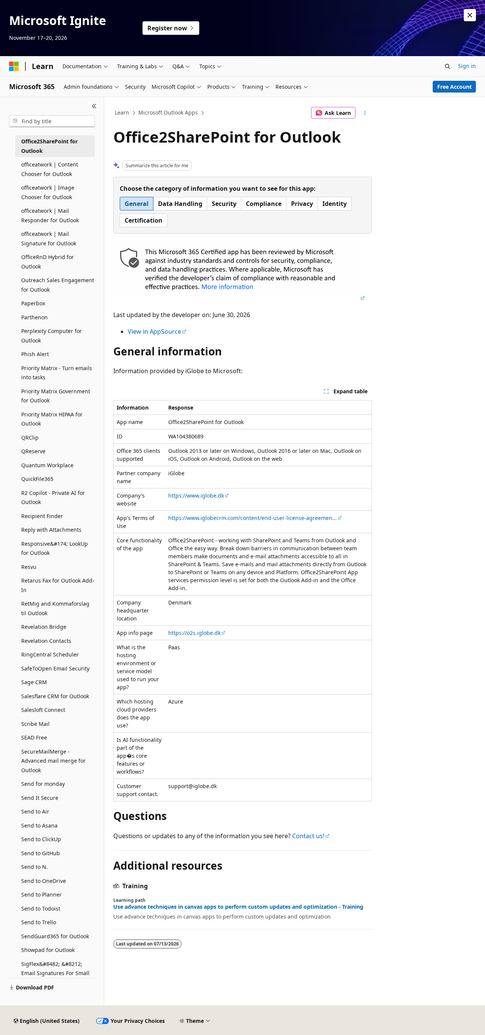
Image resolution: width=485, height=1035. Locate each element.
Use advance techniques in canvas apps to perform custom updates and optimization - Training (238, 906)
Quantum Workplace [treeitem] (47, 465)
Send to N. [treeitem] (34, 866)
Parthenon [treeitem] (34, 317)
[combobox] (52, 121)
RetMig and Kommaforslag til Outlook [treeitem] (55, 608)
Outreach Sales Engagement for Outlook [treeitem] (57, 284)
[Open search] (447, 66)
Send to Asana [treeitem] (39, 825)
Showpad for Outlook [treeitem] (48, 949)
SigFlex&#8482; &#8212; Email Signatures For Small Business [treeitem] (55, 973)
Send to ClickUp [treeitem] (41, 839)
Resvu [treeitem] (28, 566)
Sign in (467, 65)
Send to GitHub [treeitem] (40, 853)
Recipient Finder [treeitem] (42, 516)
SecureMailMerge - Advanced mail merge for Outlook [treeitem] (53, 761)
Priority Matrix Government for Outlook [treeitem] (55, 396)
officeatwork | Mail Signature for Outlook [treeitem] (48, 238)
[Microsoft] (14, 66)
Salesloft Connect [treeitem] (43, 709)
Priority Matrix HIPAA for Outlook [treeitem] (52, 419)
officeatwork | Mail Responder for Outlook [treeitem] (50, 215)
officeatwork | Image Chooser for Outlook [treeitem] (47, 192)
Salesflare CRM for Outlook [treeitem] (55, 696)
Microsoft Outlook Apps (168, 112)
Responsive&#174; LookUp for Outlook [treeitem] (54, 548)
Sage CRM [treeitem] (34, 682)
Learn (122, 112)
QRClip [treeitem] (30, 437)
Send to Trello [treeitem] (38, 922)
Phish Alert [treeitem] (35, 354)
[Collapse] (94, 106)
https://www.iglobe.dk (196, 495)
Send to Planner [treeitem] (41, 894)
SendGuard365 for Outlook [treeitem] (55, 936)
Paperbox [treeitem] (33, 303)
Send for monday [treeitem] (43, 783)
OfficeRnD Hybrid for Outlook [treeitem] (47, 261)
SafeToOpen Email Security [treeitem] (55, 668)
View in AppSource (154, 331)
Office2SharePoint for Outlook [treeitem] (49, 146)
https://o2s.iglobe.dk (194, 632)
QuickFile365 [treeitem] (37, 478)
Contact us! (308, 836)
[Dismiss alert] (470, 15)
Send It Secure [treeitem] (39, 797)
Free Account (454, 86)
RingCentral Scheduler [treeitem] (50, 654)
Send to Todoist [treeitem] (40, 908)
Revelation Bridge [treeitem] (43, 626)
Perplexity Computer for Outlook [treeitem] (51, 335)
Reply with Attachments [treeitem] (51, 529)
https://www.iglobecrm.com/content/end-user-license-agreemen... (252, 517)
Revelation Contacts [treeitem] (46, 640)
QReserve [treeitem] (33, 451)
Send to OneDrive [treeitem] (43, 880)
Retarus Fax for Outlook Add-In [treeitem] (57, 585)
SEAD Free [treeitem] (34, 737)
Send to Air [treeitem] (35, 811)
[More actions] (365, 113)
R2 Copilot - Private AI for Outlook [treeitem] (53, 497)
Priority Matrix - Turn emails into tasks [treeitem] (56, 372)
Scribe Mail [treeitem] (35, 723)
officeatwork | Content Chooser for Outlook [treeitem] (49, 169)
